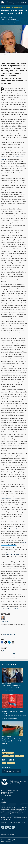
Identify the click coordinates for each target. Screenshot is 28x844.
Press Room (4, 801)
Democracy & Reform (7, 756)
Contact (3, 799)
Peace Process (19, 756)
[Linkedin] (9, 642)
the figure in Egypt (13, 554)
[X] (5, 642)
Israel (3, 763)
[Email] (13, 642)
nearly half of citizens (13, 529)
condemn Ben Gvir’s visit (8, 498)
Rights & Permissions (6, 841)
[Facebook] (2, 642)
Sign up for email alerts (12, 771)
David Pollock (7, 17)
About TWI (4, 822)
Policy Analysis (5, 7)
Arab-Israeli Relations (8, 753)
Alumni (23, 822)
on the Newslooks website (8, 609)
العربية (17, 19)
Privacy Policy (12, 840)
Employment (4, 840)
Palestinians (11, 763)
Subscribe (3, 802)
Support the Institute (14, 822)
